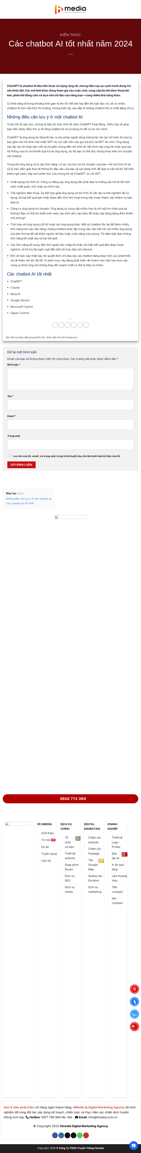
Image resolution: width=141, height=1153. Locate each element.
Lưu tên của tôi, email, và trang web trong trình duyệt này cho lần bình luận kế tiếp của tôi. (67, 456)
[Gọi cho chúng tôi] (80, 1135)
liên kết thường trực (67, 337)
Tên (10, 396)
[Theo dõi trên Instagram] (61, 1135)
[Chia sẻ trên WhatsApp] (55, 325)
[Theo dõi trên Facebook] (55, 1135)
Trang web (13, 435)
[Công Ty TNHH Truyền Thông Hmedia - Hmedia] (70, 9)
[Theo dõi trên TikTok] (67, 1135)
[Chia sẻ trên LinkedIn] (86, 325)
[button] (5, 9)
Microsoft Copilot (21, 306)
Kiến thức (70, 35)
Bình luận (13, 364)
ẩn (20, 493)
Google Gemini (20, 300)
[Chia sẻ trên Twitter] (67, 325)
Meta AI (15, 294)
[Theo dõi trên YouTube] (86, 1135)
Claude (15, 287)
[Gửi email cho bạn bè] (73, 325)
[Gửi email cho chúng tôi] (73, 1135)
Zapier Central (19, 313)
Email (11, 416)
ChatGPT (16, 281)
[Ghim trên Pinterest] (80, 325)
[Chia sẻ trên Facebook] (61, 325)
